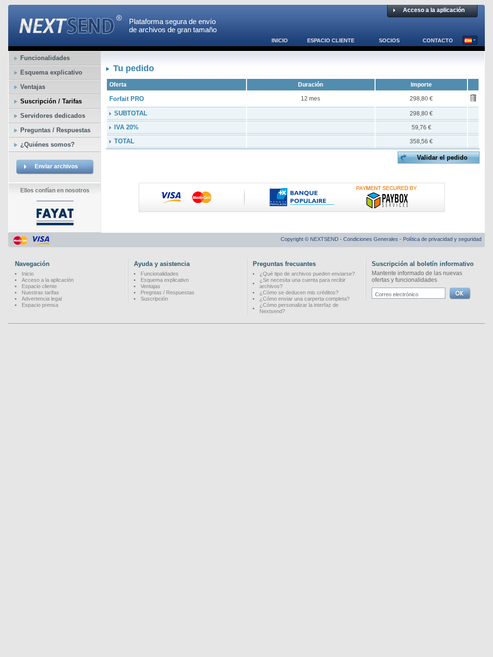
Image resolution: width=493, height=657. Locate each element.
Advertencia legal (42, 299)
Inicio (280, 40)
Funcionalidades (45, 58)
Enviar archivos (56, 166)
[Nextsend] (65, 42)
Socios (389, 40)
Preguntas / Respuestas (55, 130)
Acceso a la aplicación (434, 10)
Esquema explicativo (51, 72)
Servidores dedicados (52, 115)
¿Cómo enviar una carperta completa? (304, 299)
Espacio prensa (40, 305)
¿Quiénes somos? (47, 144)
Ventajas (32, 86)
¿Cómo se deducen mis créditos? (298, 292)
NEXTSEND (324, 239)
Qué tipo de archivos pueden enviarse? (309, 274)
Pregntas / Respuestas (168, 292)
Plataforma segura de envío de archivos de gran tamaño (173, 25)
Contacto (438, 40)
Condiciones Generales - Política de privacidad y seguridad (412, 239)
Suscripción (154, 299)
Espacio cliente (330, 40)
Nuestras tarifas (40, 292)
